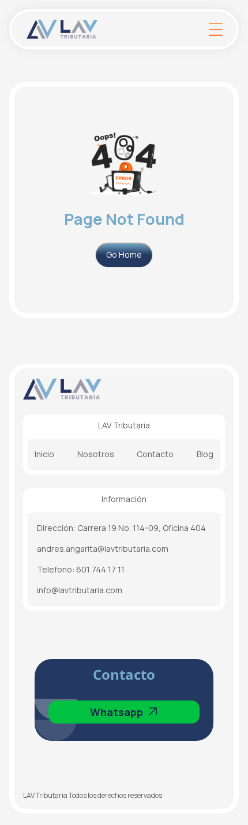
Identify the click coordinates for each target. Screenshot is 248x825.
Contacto (155, 454)
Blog (205, 454)
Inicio (44, 454)
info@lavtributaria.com (79, 590)
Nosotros (95, 454)
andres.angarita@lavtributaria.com (102, 548)
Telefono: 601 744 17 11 (81, 569)
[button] (215, 29)
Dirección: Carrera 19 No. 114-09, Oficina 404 (121, 527)
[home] (112, 29)
